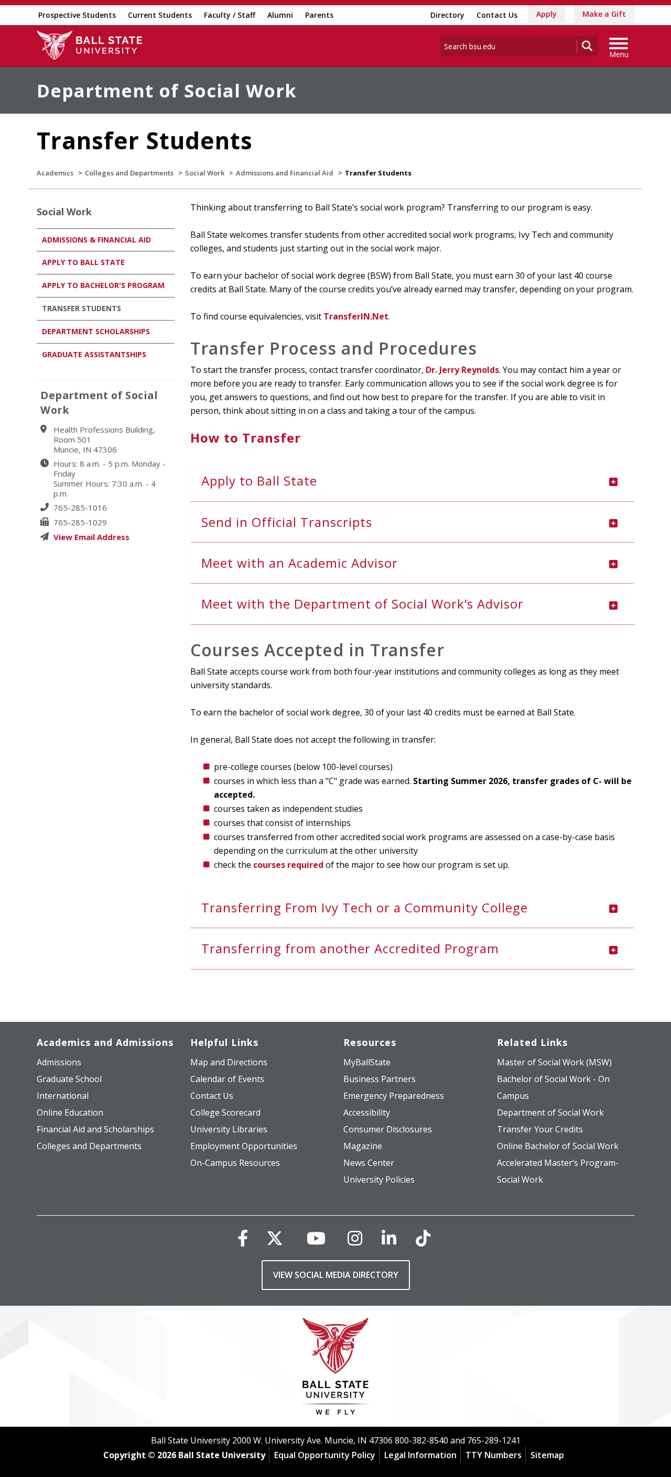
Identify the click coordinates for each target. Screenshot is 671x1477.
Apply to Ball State (83, 262)
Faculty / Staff (229, 15)
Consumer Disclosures (387, 1129)
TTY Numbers (494, 1455)
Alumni (280, 15)
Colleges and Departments (129, 173)
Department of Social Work (167, 91)
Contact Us (497, 15)
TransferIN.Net (355, 316)
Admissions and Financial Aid (284, 173)
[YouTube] (316, 1238)
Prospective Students (77, 15)
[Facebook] (242, 1238)
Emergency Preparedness (393, 1095)
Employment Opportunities (243, 1146)
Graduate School (69, 1079)
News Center (368, 1163)
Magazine (362, 1146)
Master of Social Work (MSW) (554, 1062)
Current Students (160, 15)
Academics (55, 173)
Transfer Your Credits (540, 1129)
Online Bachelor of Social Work (558, 1146)
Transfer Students (81, 308)
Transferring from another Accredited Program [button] (350, 948)
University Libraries (228, 1129)
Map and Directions (228, 1062)
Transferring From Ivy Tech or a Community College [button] (364, 907)
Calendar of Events (227, 1079)
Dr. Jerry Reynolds (462, 370)
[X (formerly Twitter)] (274, 1238)
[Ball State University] (336, 1368)
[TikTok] (423, 1238)
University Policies (379, 1179)
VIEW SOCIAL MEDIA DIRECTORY (335, 1275)
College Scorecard (225, 1112)
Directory (447, 15)
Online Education (70, 1112)
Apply (546, 14)
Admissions (59, 1062)
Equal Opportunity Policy (324, 1455)
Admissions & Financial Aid (96, 240)
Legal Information (420, 1455)
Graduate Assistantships (94, 354)
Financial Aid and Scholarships (95, 1129)
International (63, 1095)
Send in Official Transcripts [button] (286, 522)
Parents (319, 15)
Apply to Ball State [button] (259, 480)
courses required (288, 864)
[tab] (412, 480)
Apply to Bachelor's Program (103, 285)
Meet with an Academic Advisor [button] (299, 562)
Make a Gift (604, 14)
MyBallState (367, 1062)
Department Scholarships (96, 331)
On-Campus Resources (235, 1163)
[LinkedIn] (389, 1238)
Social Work (204, 173)
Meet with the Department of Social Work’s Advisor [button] (362, 603)
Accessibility (366, 1112)
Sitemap (547, 1455)
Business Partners (379, 1079)
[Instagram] (355, 1238)
